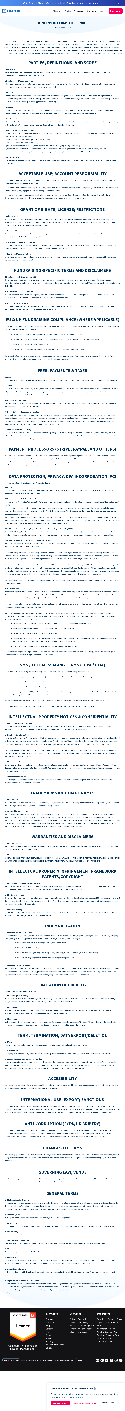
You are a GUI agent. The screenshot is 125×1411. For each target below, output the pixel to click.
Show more (78, 1397)
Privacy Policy (114, 44)
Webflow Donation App (108, 1335)
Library (49, 1348)
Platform (57, 11)
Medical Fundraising (79, 1322)
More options (108, 1402)
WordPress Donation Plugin (109, 1319)
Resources (78, 11)
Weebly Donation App (107, 1332)
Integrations (103, 1314)
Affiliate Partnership (55, 1344)
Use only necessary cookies (85, 1403)
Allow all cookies (60, 1403)
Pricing (68, 11)
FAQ (47, 1332)
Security (49, 1341)
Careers (49, 1329)
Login (102, 11)
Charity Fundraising (79, 1332)
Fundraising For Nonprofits (82, 1325)
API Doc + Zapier (105, 1341)
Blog (48, 1325)
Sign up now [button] (115, 11)
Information (52, 1314)
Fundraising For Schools (81, 1329)
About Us (50, 1322)
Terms (48, 1335)
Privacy (49, 1338)
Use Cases (75, 1314)
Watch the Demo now (89, 3)
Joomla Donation (105, 1338)
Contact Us (51, 1319)
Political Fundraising (79, 1319)
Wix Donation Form (106, 1329)
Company (91, 11)
